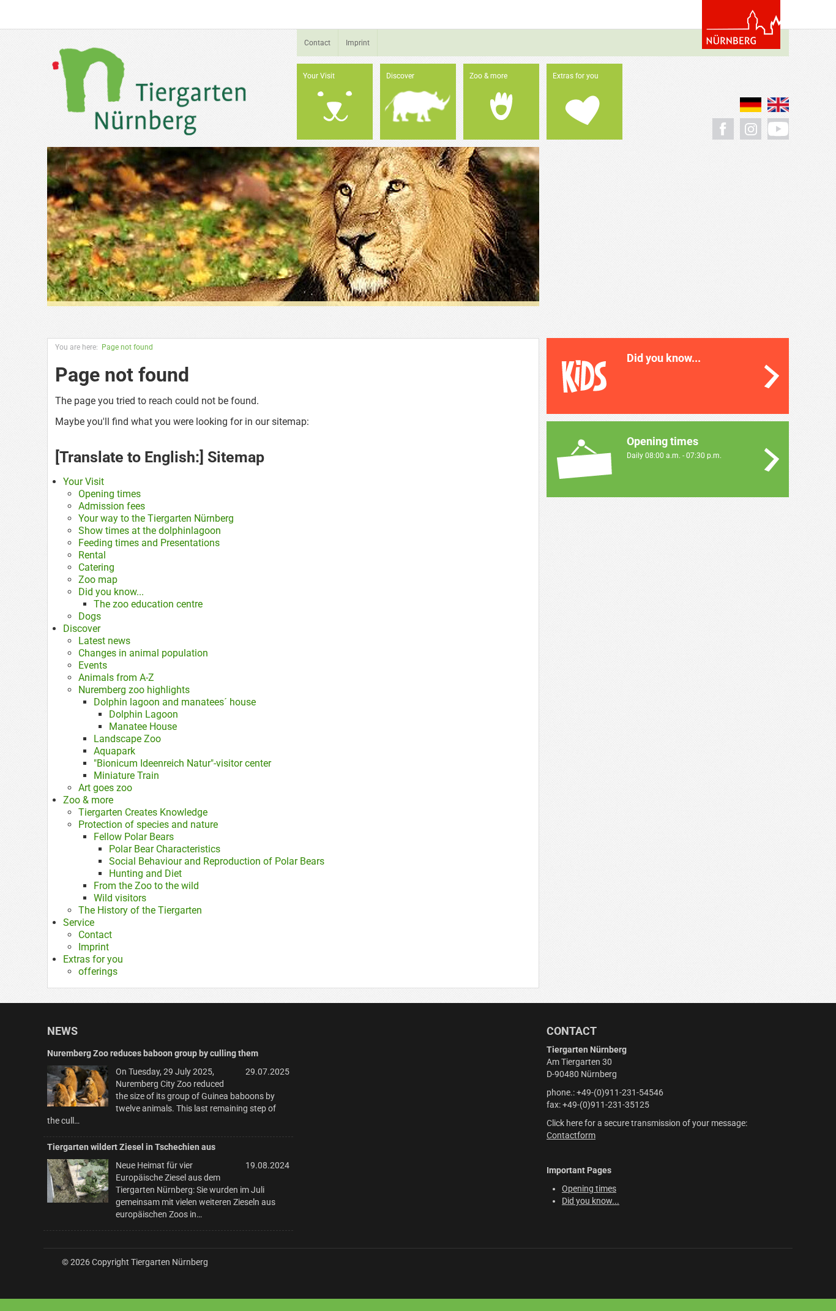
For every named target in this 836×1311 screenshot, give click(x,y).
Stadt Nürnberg (741, 24)
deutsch (750, 104)
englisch (778, 104)
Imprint (358, 43)
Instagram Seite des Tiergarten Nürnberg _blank (750, 129)
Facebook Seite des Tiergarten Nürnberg (723, 129)
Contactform (571, 1135)
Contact (317, 43)
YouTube (778, 129)
